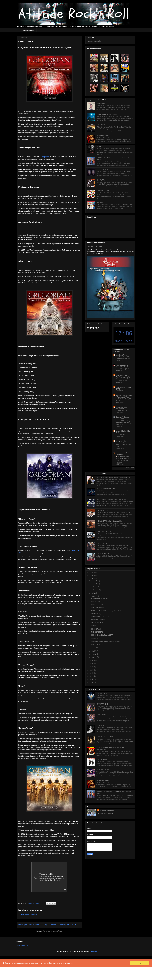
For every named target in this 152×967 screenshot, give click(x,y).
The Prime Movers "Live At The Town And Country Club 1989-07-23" (124, 379)
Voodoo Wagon (121, 355)
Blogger (94, 951)
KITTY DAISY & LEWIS (104, 737)
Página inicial (50, 925)
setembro (95, 590)
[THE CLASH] (94, 78)
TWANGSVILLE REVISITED (121, 408)
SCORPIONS (101, 715)
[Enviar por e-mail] (47, 903)
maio (93, 648)
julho (93, 593)
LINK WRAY (100, 180)
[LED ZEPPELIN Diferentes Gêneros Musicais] (124, 58)
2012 (92, 679)
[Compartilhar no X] (51, 903)
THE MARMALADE (103, 554)
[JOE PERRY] (114, 58)
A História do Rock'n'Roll (99, 599)
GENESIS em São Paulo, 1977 (102, 635)
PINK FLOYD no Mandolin (100, 617)
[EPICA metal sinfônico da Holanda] (104, 88)
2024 (92, 578)
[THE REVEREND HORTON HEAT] (124, 68)
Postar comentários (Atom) (52, 931)
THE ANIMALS (101, 543)
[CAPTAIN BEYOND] (104, 78)
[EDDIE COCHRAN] (114, 68)
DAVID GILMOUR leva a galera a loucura (105, 641)
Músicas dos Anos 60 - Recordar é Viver (124, 396)
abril (93, 651)
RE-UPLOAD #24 (121, 411)
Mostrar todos (130, 467)
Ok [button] (139, 963)
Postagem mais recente (28, 925)
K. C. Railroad (120, 434)
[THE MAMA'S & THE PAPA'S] (94, 68)
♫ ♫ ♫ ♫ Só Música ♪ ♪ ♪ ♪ (122, 442)
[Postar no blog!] (49, 903)
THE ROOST (101, 125)
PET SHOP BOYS (102, 169)
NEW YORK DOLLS (98, 620)
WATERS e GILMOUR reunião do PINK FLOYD (113, 477)
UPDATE (99, 146)
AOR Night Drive (122, 365)
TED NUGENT (96, 602)
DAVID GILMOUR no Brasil (105, 489)
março (94, 654)
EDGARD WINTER (97, 608)
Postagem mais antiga (70, 925)
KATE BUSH (100, 725)
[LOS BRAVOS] (114, 78)
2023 (92, 661)
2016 (92, 676)
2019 (92, 673)
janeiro (94, 657)
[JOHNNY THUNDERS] (114, 88)
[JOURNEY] (124, 78)
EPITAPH (94, 638)
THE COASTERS (97, 632)
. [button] (74, 963)
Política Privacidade (26, 30)
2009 (92, 682)
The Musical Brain (94, 246)
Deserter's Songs (122, 417)
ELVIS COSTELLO (102, 191)
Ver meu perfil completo (105, 813)
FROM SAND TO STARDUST (106, 114)
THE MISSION (101, 693)
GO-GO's (99, 202)
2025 (92, 575)
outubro (94, 587)
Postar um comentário (29, 914)
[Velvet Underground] (104, 68)
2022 (92, 664)
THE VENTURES (97, 644)
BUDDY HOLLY (101, 103)
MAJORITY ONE (102, 704)
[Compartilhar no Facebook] (53, 903)
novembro (95, 584)
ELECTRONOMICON (103, 532)
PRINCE (94, 626)
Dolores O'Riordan (102, 136)
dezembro (95, 581)
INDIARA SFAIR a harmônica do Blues (109, 521)
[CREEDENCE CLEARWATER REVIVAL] (94, 88)
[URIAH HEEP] (124, 88)
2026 (92, 572)
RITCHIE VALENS (102, 510)
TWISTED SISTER (102, 770)
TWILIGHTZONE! (122, 375)
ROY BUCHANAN (97, 623)
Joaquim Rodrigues (107, 810)
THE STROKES (101, 759)
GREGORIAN (96, 629)
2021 (92, 667)
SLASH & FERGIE (97, 605)
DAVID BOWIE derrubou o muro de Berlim (111, 499)
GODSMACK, (96, 614)
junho (94, 596)
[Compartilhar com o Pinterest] (55, 903)
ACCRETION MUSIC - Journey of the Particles (107, 611)
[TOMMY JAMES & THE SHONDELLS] (94, 58)
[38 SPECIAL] (104, 58)
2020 (92, 670)
